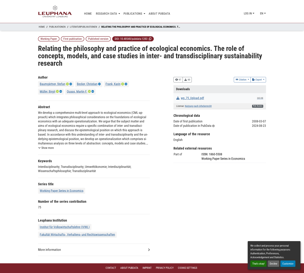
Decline (273, 263)
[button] (150, 38)
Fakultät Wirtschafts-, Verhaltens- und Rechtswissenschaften (77, 234)
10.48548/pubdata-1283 (133, 39)
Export (258, 79)
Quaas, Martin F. (77, 91)
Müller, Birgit (47, 91)
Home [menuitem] (88, 13)
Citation (242, 79)
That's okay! (258, 263)
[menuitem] (107, 14)
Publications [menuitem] (133, 13)
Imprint (147, 267)
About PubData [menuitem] (159, 13)
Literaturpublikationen (83, 26)
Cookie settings (187, 267)
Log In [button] (248, 13)
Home (42, 26)
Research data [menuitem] (106, 13)
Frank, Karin (113, 84)
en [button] (262, 13)
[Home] (55, 11)
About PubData (129, 267)
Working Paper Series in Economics (61, 191)
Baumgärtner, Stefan (52, 84)
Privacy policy (165, 267)
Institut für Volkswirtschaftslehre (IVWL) (65, 227)
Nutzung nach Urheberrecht (198, 106)
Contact (111, 267)
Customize (287, 263)
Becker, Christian (87, 84)
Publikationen (57, 26)
